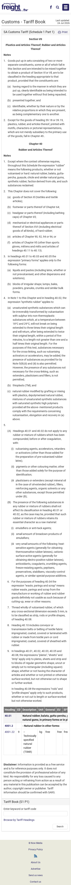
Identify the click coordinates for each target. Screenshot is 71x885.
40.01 (8, 715)
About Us (35, 862)
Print (64, 32)
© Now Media (35, 843)
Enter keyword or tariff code (20, 808)
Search (60, 826)
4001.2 (9, 725)
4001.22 (10, 731)
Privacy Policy (35, 849)
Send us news (36, 875)
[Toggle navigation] (65, 7)
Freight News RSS (36, 856)
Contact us (35, 881)
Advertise (35, 869)
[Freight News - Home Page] (15, 7)
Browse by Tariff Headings (19, 819)
